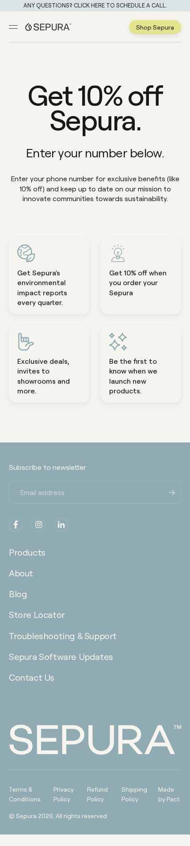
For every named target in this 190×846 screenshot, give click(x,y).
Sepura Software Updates (61, 656)
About (21, 573)
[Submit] (172, 491)
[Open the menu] (13, 27)
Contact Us (31, 677)
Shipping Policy (134, 794)
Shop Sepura (155, 27)
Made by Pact (169, 794)
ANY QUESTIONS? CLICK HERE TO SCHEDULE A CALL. (95, 5)
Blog (18, 593)
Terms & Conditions (25, 794)
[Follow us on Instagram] (38, 525)
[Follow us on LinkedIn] (61, 525)
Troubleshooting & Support (63, 635)
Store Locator (37, 614)
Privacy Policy (63, 794)
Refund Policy (97, 794)
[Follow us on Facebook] (16, 525)
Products (27, 552)
